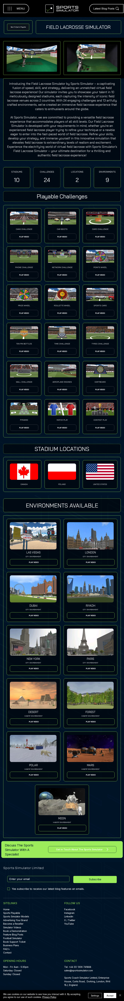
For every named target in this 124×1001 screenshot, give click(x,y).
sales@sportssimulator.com (78, 970)
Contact (7, 952)
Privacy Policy (49, 997)
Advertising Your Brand (15, 920)
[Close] (120, 995)
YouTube (69, 923)
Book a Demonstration (15, 931)
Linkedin (68, 916)
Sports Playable (11, 913)
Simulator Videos (12, 927)
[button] (62, 428)
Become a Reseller (13, 923)
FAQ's (6, 949)
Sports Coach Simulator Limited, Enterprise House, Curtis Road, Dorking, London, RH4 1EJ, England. (87, 981)
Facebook (69, 909)
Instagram (69, 913)
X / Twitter (69, 920)
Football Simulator (12, 938)
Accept (110, 995)
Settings (95, 995)
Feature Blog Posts (13, 934)
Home (6, 909)
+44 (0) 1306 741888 (80, 967)
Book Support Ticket (14, 941)
